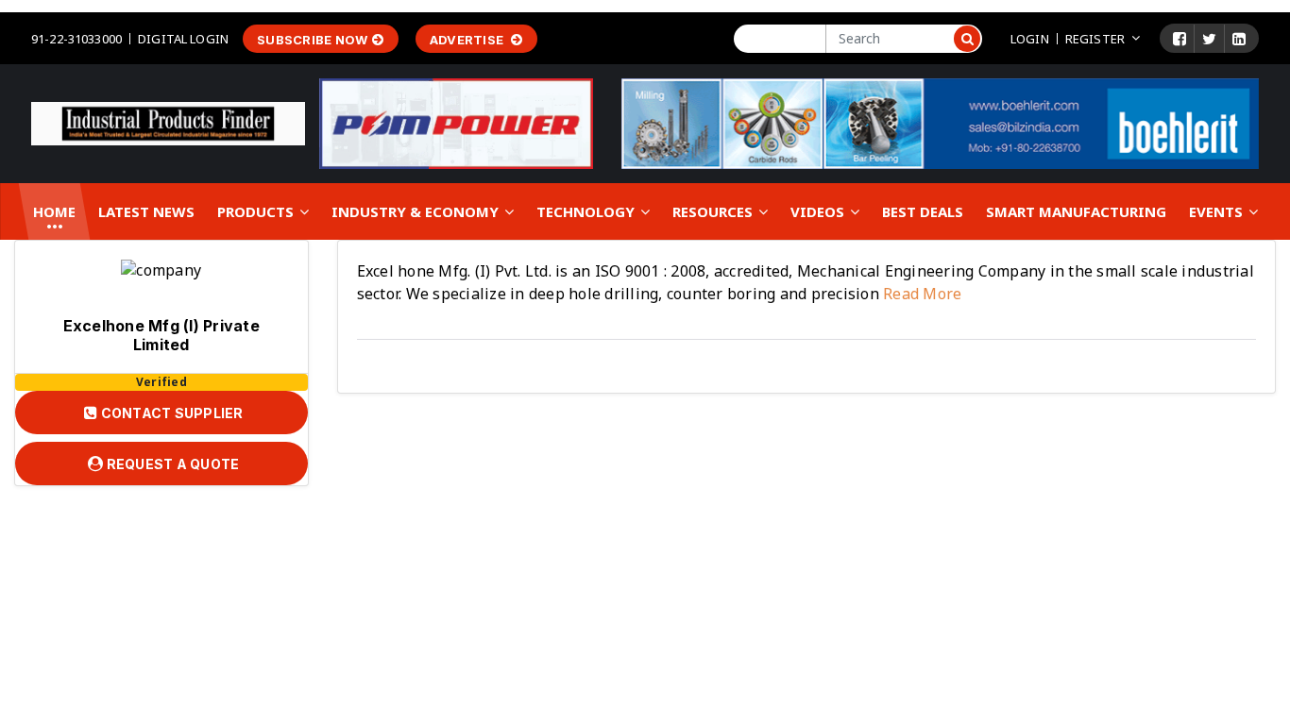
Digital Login (183, 38)
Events (1218, 211)
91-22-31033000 (76, 38)
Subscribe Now (312, 39)
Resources (714, 211)
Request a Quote (171, 464)
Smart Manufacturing (1076, 211)
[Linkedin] (1239, 39)
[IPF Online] (168, 122)
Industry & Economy (416, 211)
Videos (819, 211)
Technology (587, 211)
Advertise (468, 39)
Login (1029, 38)
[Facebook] (1179, 39)
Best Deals (922, 211)
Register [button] (1095, 38)
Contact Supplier (170, 413)
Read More (920, 293)
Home (54, 211)
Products (257, 211)
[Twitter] (1209, 39)
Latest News (146, 211)
